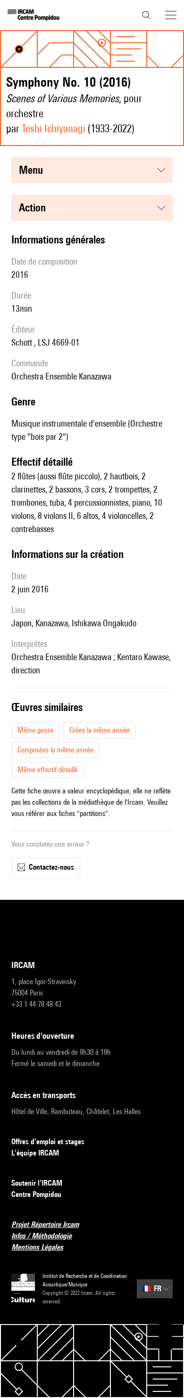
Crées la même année (99, 730)
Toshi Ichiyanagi (53, 128)
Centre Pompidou (36, 1194)
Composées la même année (55, 749)
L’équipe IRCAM (35, 1152)
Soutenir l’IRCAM (36, 1183)
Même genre (35, 730)
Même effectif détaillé (47, 769)
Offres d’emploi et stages (47, 1141)
